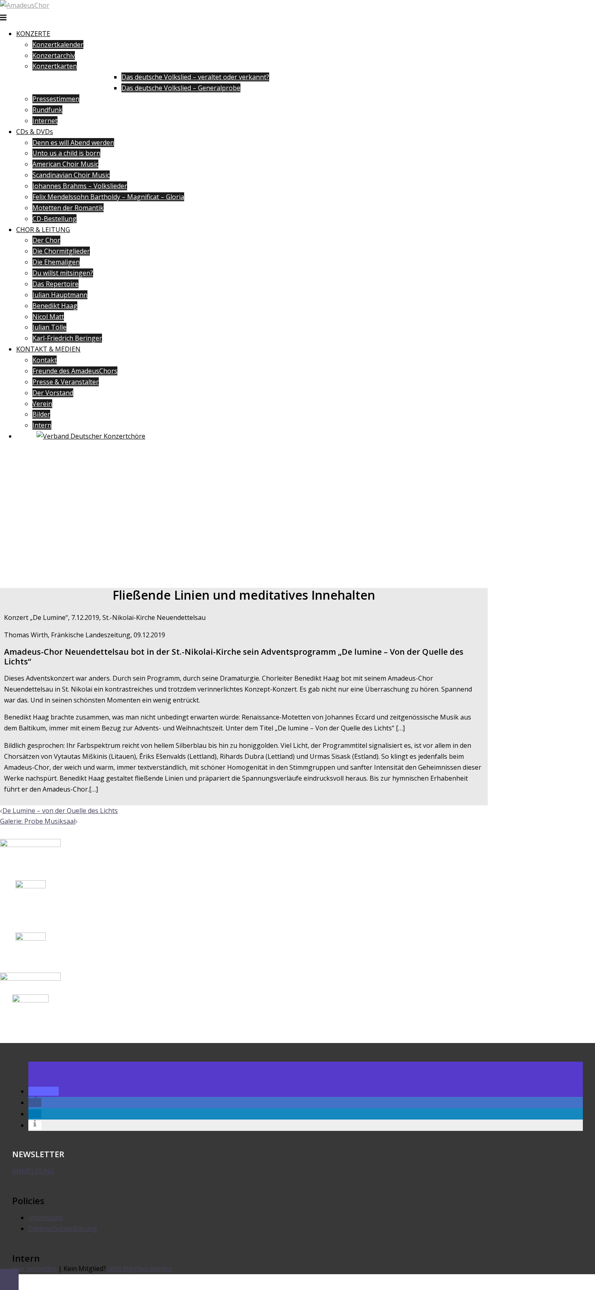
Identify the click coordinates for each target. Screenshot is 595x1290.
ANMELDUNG (33, 1171)
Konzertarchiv (53, 55)
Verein (42, 403)
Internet (44, 120)
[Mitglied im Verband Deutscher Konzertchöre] (90, 436)
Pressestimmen (55, 98)
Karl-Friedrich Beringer (67, 338)
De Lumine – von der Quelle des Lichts (60, 810)
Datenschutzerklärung (62, 1228)
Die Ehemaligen (56, 262)
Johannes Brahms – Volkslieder (79, 185)
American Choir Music (65, 164)
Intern (41, 425)
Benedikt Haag (54, 305)
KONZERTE (33, 33)
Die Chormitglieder (61, 251)
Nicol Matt (48, 316)
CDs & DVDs (34, 131)
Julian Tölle (49, 327)
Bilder (41, 414)
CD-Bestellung (54, 218)
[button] (43, 1091)
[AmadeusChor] (24, 5)
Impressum (45, 1217)
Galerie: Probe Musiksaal (37, 821)
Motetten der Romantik (68, 207)
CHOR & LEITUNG (43, 229)
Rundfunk (47, 109)
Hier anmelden (34, 1268)
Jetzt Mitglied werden (140, 1268)
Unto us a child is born (66, 153)
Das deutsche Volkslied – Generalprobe (180, 87)
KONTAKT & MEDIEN (48, 349)
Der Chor (46, 240)
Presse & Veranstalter (65, 381)
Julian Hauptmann (59, 294)
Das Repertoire (55, 283)
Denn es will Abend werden (73, 142)
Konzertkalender (57, 44)
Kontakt (44, 359)
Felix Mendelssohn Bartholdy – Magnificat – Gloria (108, 196)
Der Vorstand (52, 392)
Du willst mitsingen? (62, 272)
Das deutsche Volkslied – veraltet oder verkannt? (195, 76)
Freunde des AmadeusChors (74, 370)
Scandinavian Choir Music (71, 174)
